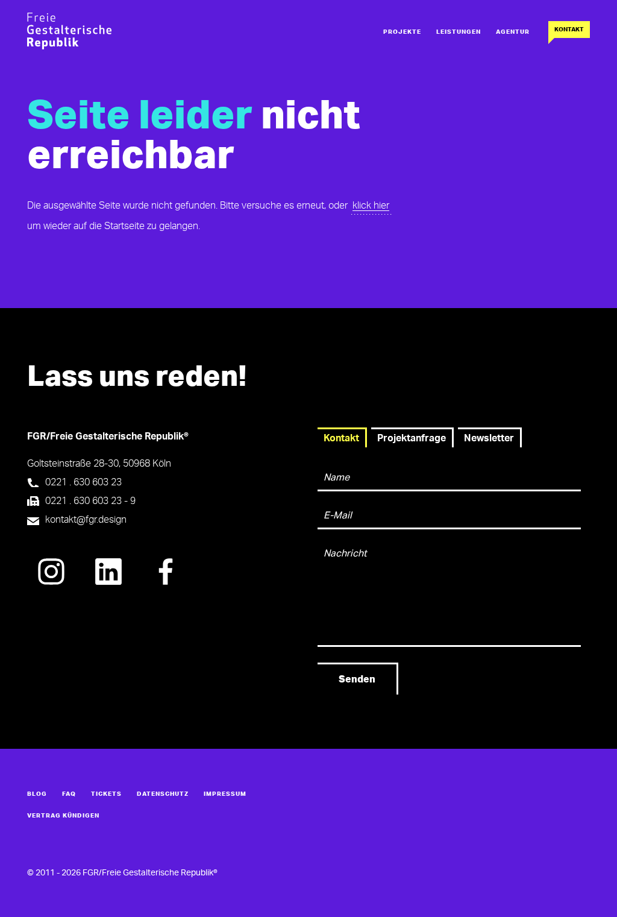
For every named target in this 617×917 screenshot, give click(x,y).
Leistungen (458, 32)
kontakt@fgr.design (86, 520)
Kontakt (569, 30)
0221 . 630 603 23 (83, 482)
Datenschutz (163, 794)
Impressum (225, 794)
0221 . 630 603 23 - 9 (90, 501)
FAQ (69, 794)
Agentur (513, 32)
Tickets (106, 794)
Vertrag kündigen (63, 816)
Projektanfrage (411, 438)
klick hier (370, 205)
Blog (37, 794)
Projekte (402, 32)
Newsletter (489, 438)
